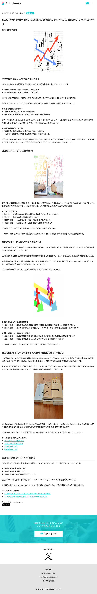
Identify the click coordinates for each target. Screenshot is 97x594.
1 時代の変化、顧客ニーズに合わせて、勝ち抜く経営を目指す (27, 493)
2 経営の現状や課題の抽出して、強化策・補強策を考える (26, 496)
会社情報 (49, 570)
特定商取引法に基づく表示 (48, 577)
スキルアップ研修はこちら (13, 443)
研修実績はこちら (10, 449)
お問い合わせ (50, 533)
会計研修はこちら (10, 446)
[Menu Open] (94, 3)
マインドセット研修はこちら (14, 440)
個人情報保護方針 (48, 581)
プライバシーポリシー (48, 573)
